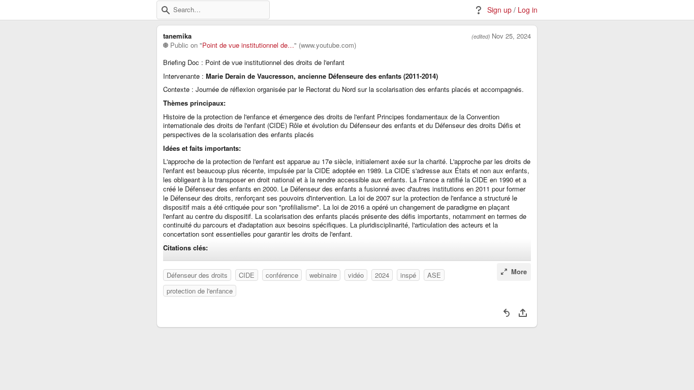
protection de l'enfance (200, 290)
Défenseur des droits (197, 275)
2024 (382, 275)
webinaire (323, 275)
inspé (408, 275)
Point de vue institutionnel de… (248, 45)
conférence (282, 275)
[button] (165, 10)
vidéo (356, 275)
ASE (434, 275)
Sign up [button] (499, 10)
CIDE (247, 275)
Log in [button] (528, 10)
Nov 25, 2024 (511, 36)
